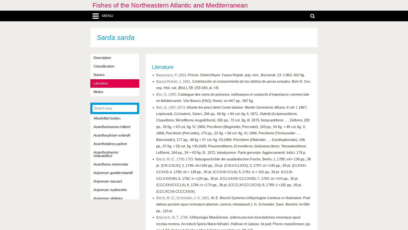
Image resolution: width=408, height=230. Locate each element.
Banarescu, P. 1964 (171, 75)
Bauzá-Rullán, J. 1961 (173, 81)
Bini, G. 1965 (166, 94)
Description (102, 58)
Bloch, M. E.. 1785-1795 (174, 159)
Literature (101, 83)
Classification (104, 66)
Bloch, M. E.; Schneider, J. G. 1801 (183, 198)
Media (98, 92)
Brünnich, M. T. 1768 (172, 217)
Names (99, 75)
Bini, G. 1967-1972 (170, 107)
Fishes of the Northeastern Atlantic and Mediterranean (170, 5)
